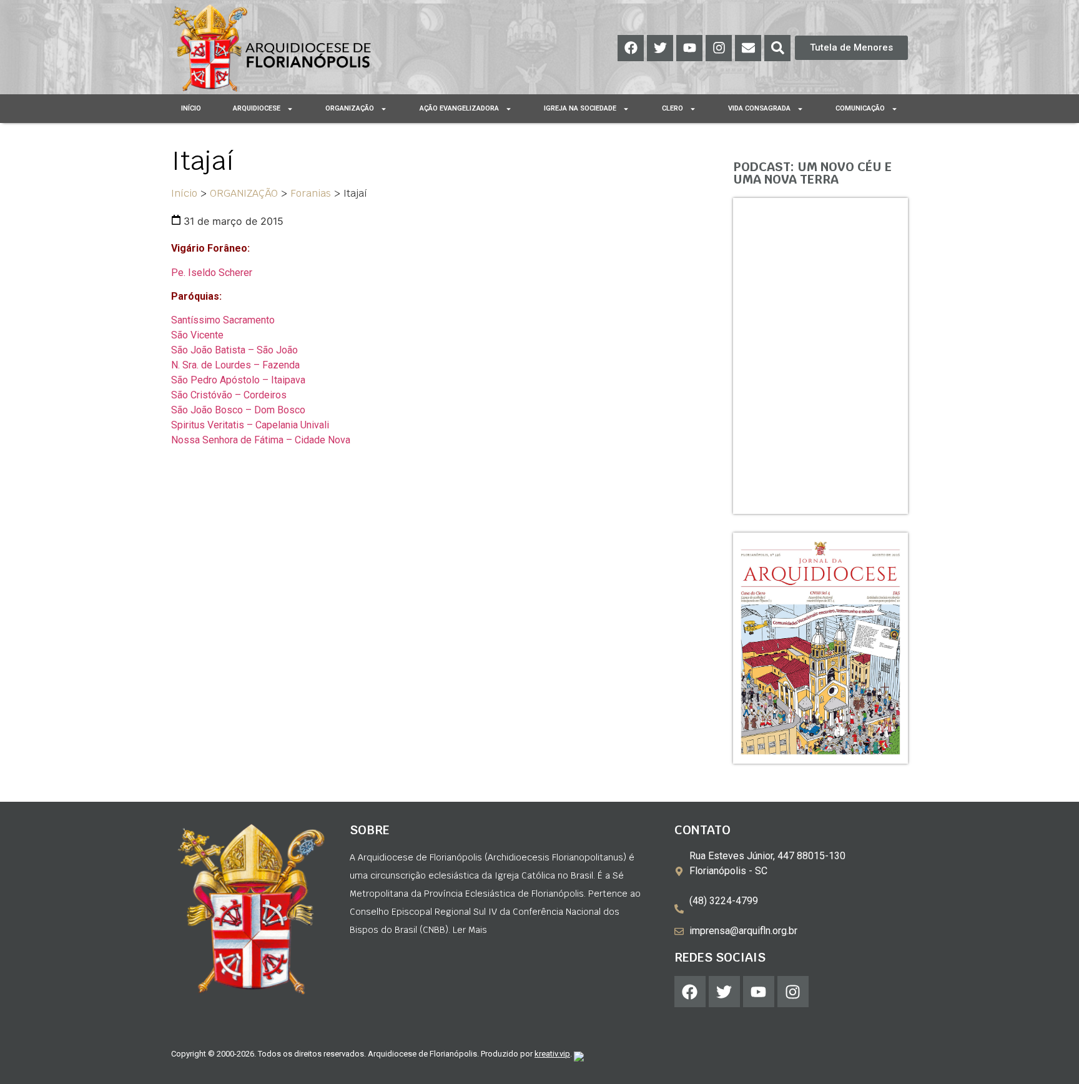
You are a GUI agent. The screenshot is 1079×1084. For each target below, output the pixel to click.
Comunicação (860, 108)
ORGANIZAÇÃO (244, 193)
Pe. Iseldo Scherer (211, 272)
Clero (672, 108)
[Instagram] (719, 48)
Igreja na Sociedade (580, 108)
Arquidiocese (256, 108)
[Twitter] (660, 48)
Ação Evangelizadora (459, 108)
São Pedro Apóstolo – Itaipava (238, 380)
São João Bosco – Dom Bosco (238, 410)
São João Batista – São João (234, 350)
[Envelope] (748, 48)
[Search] (777, 48)
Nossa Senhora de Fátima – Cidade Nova (260, 440)
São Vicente (197, 335)
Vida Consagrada (759, 108)
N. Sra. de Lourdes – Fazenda (235, 365)
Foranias (310, 193)
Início (191, 108)
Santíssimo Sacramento (223, 320)
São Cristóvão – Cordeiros (229, 395)
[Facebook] (631, 48)
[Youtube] (689, 48)
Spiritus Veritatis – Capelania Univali (250, 425)
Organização (349, 108)
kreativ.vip (552, 1053)
